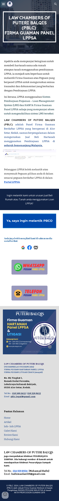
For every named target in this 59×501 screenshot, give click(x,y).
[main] (29, 26)
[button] (3, 4)
